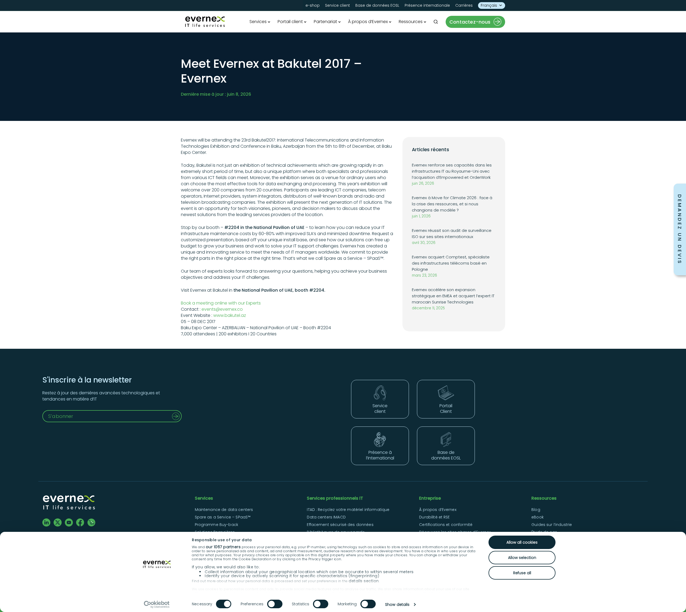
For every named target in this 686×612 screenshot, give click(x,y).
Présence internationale (427, 5)
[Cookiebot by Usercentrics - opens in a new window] (156, 604)
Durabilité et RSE (434, 517)
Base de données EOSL (377, 5)
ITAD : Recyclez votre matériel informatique (348, 509)
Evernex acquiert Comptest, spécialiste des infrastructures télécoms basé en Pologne (451, 263)
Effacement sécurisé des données (340, 524)
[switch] (274, 604)
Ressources (411, 21)
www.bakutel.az (229, 315)
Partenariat (325, 21)
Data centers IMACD (326, 517)
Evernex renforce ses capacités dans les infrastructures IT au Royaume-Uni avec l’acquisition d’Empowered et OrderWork (452, 171)
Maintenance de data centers (224, 509)
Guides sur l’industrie (551, 524)
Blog (535, 509)
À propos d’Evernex (368, 21)
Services (258, 21)
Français (489, 5)
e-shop (312, 5)
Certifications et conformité (445, 524)
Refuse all (522, 573)
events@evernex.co (222, 309)
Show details (397, 604)
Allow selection (522, 557)
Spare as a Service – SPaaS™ (223, 517)
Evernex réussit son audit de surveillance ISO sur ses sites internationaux (451, 233)
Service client (337, 5)
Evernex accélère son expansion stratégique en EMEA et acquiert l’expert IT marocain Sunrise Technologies (453, 296)
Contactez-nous (470, 21)
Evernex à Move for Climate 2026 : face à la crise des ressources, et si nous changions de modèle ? (452, 204)
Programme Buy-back (216, 524)
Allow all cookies (522, 542)
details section (364, 581)
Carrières (464, 5)
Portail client (290, 21)
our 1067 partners (223, 547)
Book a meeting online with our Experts (221, 303)
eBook (537, 517)
